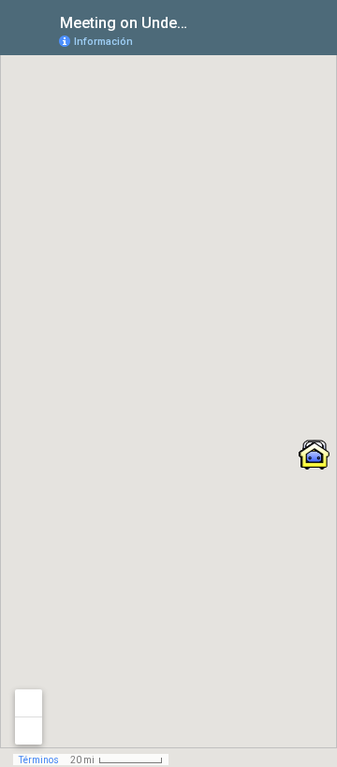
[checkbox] (201, 21)
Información (103, 42)
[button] (314, 454)
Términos (39, 760)
